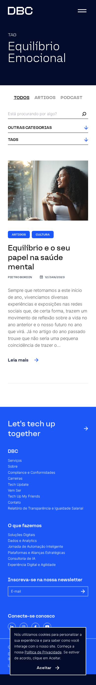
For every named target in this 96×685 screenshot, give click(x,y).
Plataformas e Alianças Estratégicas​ (36, 553)
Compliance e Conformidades (31, 472)
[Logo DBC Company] (20, 11)
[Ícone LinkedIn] (12, 627)
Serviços (15, 461)
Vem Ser (14, 490)
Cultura (43, 234)
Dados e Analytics (22, 541)
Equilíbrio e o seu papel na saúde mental (39, 257)
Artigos (45, 97)
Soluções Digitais (21, 535)
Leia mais (18, 360)
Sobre (12, 467)
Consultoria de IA (21, 559)
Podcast (71, 97)
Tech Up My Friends (24, 496)
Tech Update (18, 484)
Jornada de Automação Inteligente (35, 547)
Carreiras (15, 479)
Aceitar (44, 667)
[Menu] (82, 11)
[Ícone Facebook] (35, 627)
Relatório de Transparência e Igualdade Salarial (45, 509)
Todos (22, 97)
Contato (14, 502)
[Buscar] (84, 114)
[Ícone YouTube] (47, 627)
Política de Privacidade (43, 652)
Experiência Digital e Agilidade (32, 565)
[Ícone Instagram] (24, 627)
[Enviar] (83, 591)
